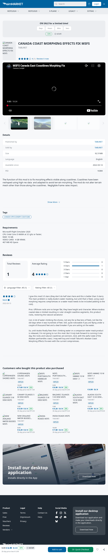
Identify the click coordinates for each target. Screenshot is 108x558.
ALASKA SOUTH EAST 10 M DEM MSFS (94, 395)
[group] (54, 88)
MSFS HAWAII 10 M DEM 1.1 (96, 374)
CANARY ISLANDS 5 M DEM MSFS (25, 395)
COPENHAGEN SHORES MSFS (23, 374)
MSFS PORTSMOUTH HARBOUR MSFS (60, 374)
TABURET (22, 47)
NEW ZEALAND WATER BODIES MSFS (24, 417)
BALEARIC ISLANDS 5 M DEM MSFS (61, 395)
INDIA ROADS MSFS (61, 416)
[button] (43, 58)
